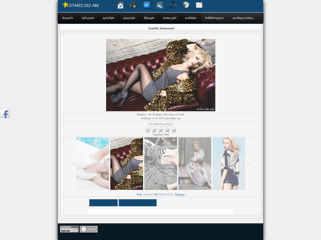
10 (161, 194)
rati (178, 118)
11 (164, 194)
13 (171, 194)
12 (168, 194)
